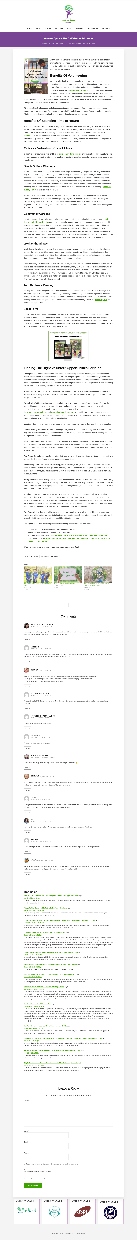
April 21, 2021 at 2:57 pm (41, 841)
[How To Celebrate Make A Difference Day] (68, 574)
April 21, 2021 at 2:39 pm (41, 821)
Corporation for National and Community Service (66, 538)
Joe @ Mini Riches (39, 755)
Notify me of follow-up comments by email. (38, 1171)
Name (26, 1131)
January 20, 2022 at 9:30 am (42, 861)
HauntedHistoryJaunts (43, 716)
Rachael (35, 839)
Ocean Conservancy (59, 535)
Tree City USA (101, 300)
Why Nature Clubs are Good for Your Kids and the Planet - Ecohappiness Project (52, 1063)
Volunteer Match (96, 538)
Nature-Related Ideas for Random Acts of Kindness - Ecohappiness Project (50, 964)
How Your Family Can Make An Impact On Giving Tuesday (44, 987)
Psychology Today (78, 90)
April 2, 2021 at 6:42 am (40, 799)
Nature (45, 44)
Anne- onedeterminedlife (44, 625)
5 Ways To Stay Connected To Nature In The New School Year (45, 908)
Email (26, 1142)
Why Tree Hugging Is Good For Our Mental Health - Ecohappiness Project (49, 974)
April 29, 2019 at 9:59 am (41, 670)
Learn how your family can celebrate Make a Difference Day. (45, 932)
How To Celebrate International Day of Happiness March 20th (45, 1026)
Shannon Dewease (40, 694)
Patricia (35, 775)
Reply (27, 639)
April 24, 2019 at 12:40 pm (41, 626)
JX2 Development (79, 1233)
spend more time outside (70, 154)
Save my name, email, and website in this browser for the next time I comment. (52, 1164)
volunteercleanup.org (98, 535)
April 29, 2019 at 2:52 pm (41, 695)
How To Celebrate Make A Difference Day (66, 583)
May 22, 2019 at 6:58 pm (40, 717)
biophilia (28, 135)
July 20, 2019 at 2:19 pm (40, 737)
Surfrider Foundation (78, 535)
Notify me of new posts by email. (34, 1179)
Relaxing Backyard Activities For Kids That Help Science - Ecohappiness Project (52, 1050)
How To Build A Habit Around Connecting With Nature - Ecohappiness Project (51, 895)
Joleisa (35, 669)
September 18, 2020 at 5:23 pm (43, 757)
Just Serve (42, 541)
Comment (27, 1100)
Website (26, 1153)
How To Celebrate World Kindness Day (37, 1004)
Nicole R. (35, 647)
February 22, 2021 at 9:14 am (43, 777)
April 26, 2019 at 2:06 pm (41, 648)
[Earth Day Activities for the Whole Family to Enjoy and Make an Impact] (98, 574)
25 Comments (89, 44)
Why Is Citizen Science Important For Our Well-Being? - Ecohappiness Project (51, 952)
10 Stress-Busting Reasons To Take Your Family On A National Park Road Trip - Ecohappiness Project (60, 920)
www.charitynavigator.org (62, 412)
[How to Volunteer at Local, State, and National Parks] (38, 574)
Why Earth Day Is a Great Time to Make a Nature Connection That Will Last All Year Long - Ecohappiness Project (63, 1038)
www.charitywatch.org (37, 412)
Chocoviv (35, 736)
